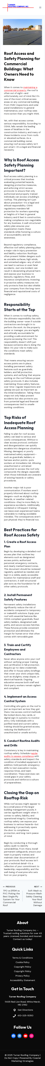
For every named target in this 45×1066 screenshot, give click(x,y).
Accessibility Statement (22, 980)
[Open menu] (40, 7)
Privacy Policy (23, 975)
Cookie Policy (23, 962)
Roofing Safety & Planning (17, 49)
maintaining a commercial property (20, 89)
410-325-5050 (25, 1015)
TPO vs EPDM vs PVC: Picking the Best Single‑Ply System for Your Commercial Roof (11, 896)
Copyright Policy (22, 966)
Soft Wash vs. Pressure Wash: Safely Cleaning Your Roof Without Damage (34, 896)
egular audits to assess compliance (21, 755)
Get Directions (25, 1009)
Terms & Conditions (22, 957)
